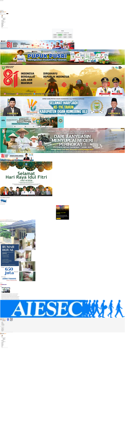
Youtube (3, 329)
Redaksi (2, 322)
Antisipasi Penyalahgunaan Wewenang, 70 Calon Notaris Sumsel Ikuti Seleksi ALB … (10, 297)
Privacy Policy (3, 324)
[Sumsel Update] (3, 12)
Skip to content (1, 0)
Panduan (2, 323)
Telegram (3, 330)
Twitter (2, 328)
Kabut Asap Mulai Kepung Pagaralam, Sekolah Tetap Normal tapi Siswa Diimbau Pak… (11, 296)
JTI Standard (3, 325)
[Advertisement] (19, 5)
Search (7, 13)
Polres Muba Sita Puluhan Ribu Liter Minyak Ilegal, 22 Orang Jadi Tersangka (9, 295)
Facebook (3, 327)
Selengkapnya (58, 218)
